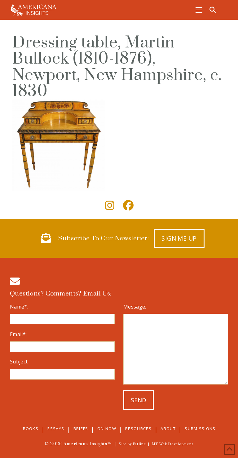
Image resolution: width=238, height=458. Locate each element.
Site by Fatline (132, 444)
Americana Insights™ (88, 444)
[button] (199, 10)
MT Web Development (172, 444)
